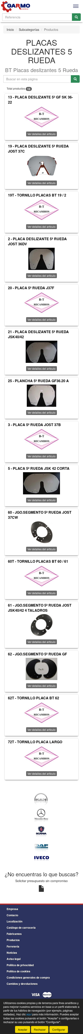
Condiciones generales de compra (28, 977)
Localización (14, 921)
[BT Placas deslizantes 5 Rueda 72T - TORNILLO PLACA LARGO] (41, 757)
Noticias (12, 953)
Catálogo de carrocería (21, 928)
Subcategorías (29, 29)
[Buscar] (76, 17)
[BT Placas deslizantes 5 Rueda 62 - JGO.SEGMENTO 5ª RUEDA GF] (41, 669)
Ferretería (13, 946)
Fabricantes (14, 934)
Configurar (58, 1029)
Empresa (12, 909)
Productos (13, 940)
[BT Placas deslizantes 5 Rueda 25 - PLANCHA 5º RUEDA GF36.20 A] (41, 396)
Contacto (12, 915)
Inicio (10, 29)
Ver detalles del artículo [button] (41, 134)
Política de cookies (18, 971)
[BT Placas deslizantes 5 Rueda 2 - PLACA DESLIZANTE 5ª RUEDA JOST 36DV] (41, 259)
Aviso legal (14, 959)
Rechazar (40, 1029)
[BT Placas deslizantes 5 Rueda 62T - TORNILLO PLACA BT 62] (41, 713)
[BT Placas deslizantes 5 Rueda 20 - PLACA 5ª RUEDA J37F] (41, 303)
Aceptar (22, 1029)
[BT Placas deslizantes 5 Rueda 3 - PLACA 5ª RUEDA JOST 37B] (41, 439)
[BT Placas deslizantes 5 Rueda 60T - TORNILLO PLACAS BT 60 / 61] (41, 576)
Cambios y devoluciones (22, 984)
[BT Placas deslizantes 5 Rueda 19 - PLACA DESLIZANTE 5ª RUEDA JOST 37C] (41, 166)
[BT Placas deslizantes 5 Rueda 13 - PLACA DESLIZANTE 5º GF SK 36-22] (41, 117)
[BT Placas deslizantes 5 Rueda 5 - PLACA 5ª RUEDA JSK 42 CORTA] (41, 483)
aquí (29, 1014)
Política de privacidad (20, 965)
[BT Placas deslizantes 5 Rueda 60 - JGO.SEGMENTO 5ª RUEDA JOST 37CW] (41, 532)
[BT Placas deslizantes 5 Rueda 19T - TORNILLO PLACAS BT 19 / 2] (41, 210)
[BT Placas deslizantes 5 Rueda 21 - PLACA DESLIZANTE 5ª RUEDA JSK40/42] (41, 352)
